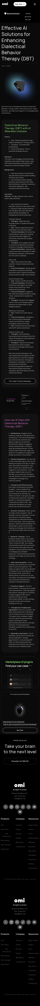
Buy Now (18, 4)
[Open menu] (35, 4)
